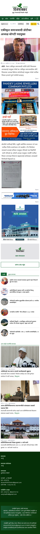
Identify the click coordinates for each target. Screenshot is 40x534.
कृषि (32, 19)
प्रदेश (6, 19)
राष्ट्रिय (18, 19)
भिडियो (28, 24)
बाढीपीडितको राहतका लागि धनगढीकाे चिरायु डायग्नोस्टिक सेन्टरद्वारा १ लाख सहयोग (21, 291)
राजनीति (12, 19)
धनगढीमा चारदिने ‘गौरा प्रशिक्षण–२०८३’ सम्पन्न (22, 312)
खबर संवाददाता (20, 256)
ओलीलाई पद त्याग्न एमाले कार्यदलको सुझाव (16, 371)
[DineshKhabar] (20, 7)
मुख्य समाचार (12, 275)
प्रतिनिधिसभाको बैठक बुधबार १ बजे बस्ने (14, 443)
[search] (38, 24)
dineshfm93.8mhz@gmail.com (13, 525)
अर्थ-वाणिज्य (25, 19)
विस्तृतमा (17, 377)
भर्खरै (3, 275)
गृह (2, 19)
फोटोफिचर (20, 24)
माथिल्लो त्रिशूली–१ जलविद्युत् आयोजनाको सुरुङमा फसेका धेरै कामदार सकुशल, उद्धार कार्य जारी (23, 322)
